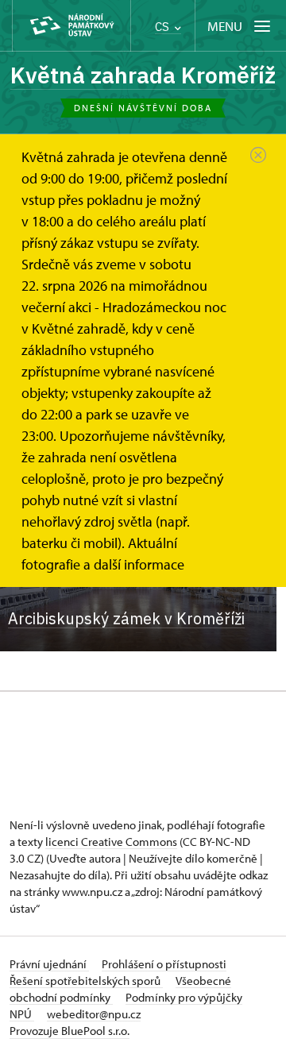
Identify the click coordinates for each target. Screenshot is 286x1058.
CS (163, 26)
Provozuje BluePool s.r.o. (69, 1030)
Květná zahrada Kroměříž (143, 75)
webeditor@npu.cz (94, 1013)
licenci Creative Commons (111, 841)
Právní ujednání (49, 963)
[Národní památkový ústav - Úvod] (71, 26)
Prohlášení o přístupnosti (164, 963)
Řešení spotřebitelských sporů (86, 980)
